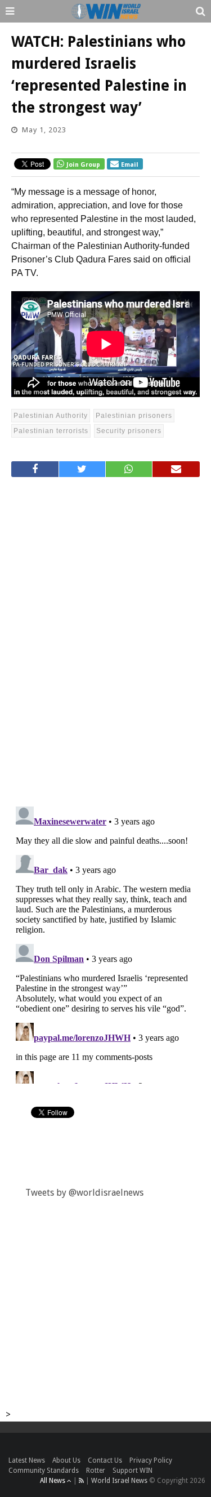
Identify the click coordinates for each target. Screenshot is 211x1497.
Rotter (95, 1470)
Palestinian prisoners (134, 416)
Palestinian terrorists (51, 431)
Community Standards (43, 1470)
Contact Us (105, 1460)
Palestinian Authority (51, 416)
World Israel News (119, 1481)
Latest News (26, 1460)
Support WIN (132, 1470)
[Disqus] (105, 637)
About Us (66, 1460)
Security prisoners (128, 431)
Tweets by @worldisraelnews (84, 1192)
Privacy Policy (150, 1460)
